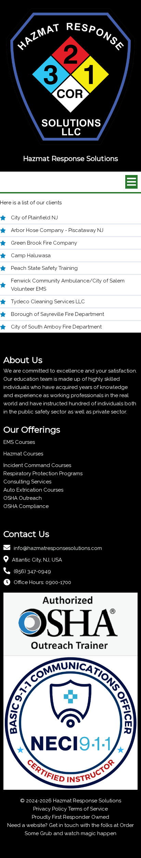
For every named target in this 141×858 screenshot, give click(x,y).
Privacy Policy (50, 809)
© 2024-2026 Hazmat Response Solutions (70, 801)
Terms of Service (88, 809)
